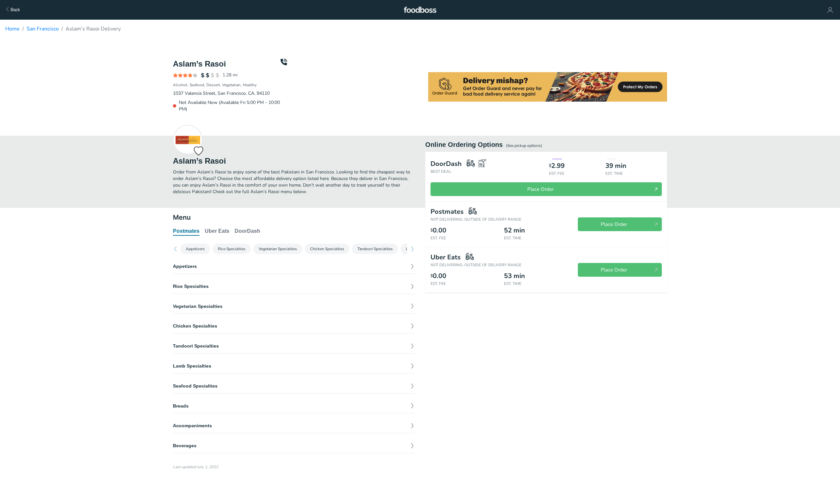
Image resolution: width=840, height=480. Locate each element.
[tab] (186, 231)
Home (12, 28)
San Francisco (43, 28)
